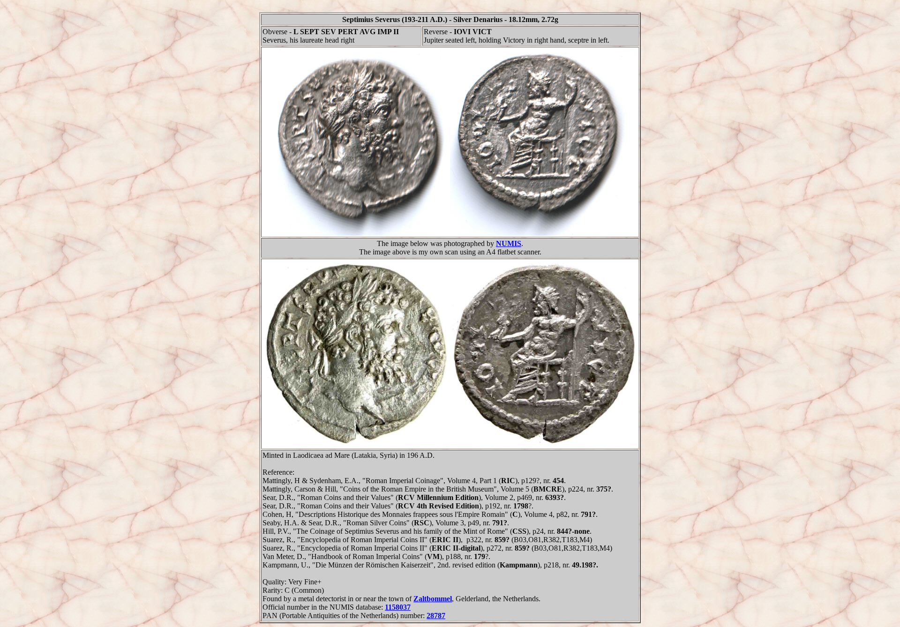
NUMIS (508, 243)
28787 (436, 616)
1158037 (398, 607)
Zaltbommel (432, 599)
